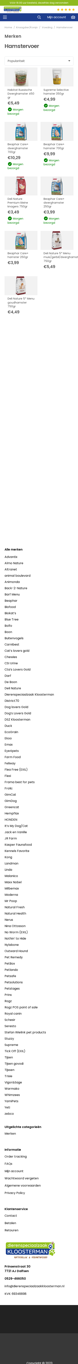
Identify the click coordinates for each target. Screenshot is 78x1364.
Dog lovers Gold (16, 707)
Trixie (8, 1076)
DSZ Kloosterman (17, 719)
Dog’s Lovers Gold (18, 713)
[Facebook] (6, 1300)
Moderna (11, 895)
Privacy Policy (15, 1193)
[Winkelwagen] (73, 17)
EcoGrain (11, 732)
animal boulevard (17, 575)
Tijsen (9, 1057)
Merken (10, 1133)
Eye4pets (12, 751)
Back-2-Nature (16, 588)
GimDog (11, 801)
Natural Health (15, 913)
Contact (11, 1215)
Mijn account (14, 1171)
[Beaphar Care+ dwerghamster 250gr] (57, 185)
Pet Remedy (14, 957)
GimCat (10, 794)
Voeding (47, 27)
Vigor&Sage (13, 1082)
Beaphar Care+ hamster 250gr (18, 255)
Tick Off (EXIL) (15, 1051)
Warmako (12, 1088)
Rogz (8, 1001)
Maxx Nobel (13, 882)
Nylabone (12, 945)
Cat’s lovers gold (17, 651)
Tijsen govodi (14, 1063)
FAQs (8, 1164)
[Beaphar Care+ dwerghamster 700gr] (21, 131)
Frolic (9, 788)
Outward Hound (16, 951)
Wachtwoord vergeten (22, 1178)
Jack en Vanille (16, 832)
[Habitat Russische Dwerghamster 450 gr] (21, 76)
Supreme (11, 1045)
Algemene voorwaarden (23, 1185)
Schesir (10, 1020)
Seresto (10, 1026)
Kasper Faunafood (18, 844)
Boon (8, 632)
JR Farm (11, 838)
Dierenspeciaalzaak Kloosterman (29, 694)
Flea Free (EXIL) (16, 769)
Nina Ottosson (15, 926)
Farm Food (13, 757)
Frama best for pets (20, 782)
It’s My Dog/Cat (16, 826)
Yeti (7, 1107)
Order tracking (16, 1156)
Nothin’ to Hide (15, 938)
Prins (8, 995)
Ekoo (8, 738)
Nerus (9, 920)
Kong (8, 857)
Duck (8, 726)
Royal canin (13, 1013)
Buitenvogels (14, 638)
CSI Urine (11, 663)
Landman (11, 863)
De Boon (11, 682)
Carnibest (12, 644)
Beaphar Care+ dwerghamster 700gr (18, 148)
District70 (12, 701)
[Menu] (5, 17)
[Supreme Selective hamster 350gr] (57, 76)
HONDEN (11, 819)
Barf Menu (12, 594)
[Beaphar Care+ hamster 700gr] (57, 131)
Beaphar (11, 600)
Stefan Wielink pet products (25, 1032)
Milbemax (12, 888)
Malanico (11, 876)
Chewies (11, 657)
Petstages (12, 988)
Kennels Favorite (17, 851)
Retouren (11, 1230)
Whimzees (12, 1095)
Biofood (10, 607)
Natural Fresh (15, 907)
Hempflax (12, 813)
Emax (9, 744)
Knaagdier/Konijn (27, 27)
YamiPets (11, 1101)
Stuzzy (9, 1038)
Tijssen (9, 1070)
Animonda (12, 582)
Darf (8, 676)
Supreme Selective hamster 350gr (56, 92)
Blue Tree (12, 619)
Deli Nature (13, 688)
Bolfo (8, 626)
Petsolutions (14, 982)
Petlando (11, 970)
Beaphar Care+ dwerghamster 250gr (54, 202)
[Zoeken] (39, 17)
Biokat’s (10, 613)
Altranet (11, 569)
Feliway (10, 763)
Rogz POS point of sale (21, 1007)
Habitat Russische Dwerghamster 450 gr (21, 93)
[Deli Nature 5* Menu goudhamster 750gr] (21, 285)
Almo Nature (14, 563)
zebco (9, 1113)
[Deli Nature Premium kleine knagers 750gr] (21, 185)
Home (8, 27)
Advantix (11, 557)
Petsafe (10, 976)
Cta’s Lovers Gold (17, 669)
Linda (8, 870)
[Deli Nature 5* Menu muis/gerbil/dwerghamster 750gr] (57, 240)
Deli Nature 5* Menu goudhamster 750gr (21, 302)
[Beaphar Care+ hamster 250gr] (21, 240)
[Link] (13, 9)
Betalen (10, 1223)
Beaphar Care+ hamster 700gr (54, 146)
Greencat (12, 807)
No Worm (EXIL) (16, 932)
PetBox (10, 963)
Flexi (8, 776)
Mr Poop (11, 901)
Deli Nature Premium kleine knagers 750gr (18, 202)
